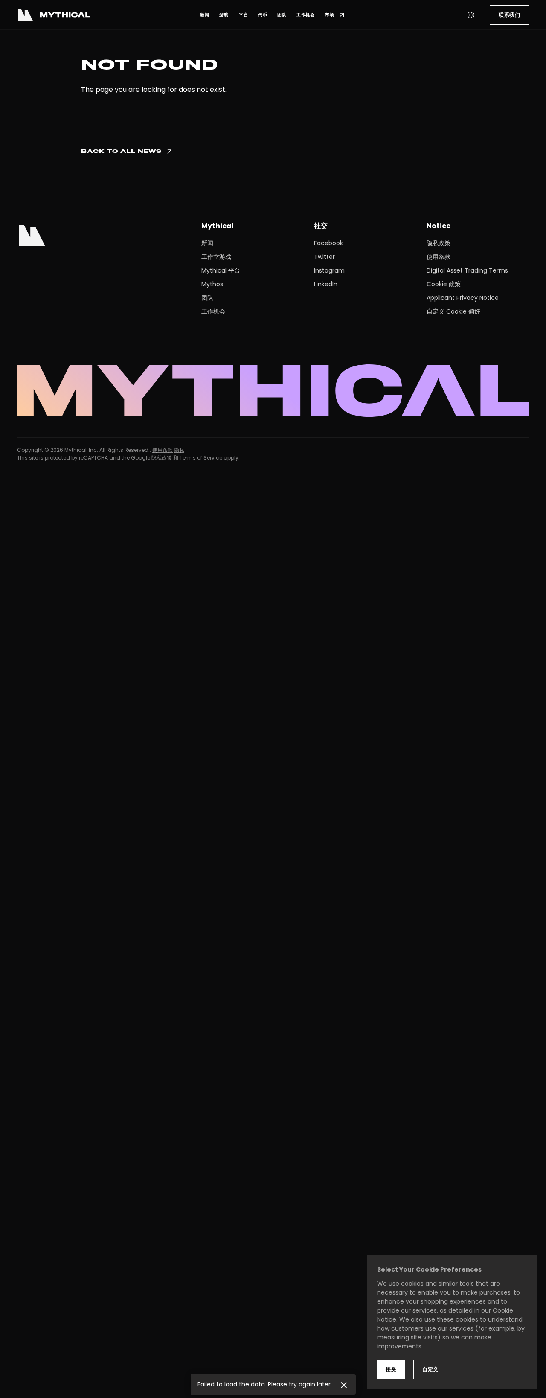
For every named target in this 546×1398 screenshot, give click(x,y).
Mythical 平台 (220, 270)
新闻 (207, 243)
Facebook (328, 243)
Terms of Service (201, 457)
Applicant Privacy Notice (463, 297)
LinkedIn (325, 284)
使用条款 (438, 256)
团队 (207, 297)
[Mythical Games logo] (53, 15)
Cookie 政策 (444, 284)
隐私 (179, 450)
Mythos (212, 284)
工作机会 (213, 311)
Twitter (324, 256)
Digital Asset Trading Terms (467, 270)
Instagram (329, 270)
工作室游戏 (216, 256)
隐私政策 (438, 243)
